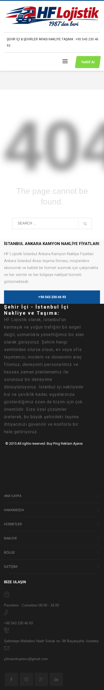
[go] (85, 223)
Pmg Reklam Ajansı (68, 443)
